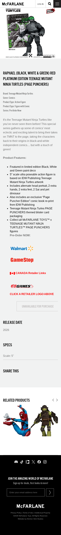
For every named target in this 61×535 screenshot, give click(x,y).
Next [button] (57, 400)
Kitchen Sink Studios (35, 519)
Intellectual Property (42, 513)
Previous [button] (53, 400)
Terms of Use (28, 513)
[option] (30, 33)
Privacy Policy (16, 513)
